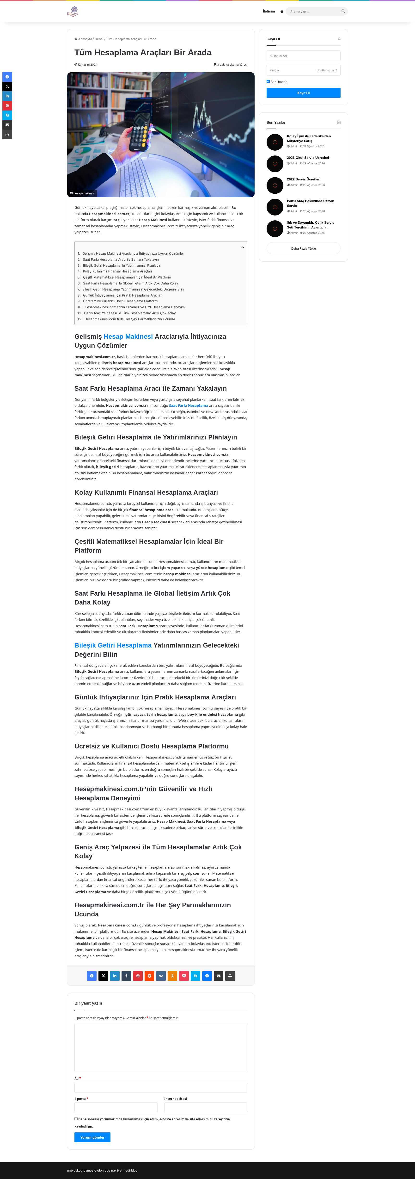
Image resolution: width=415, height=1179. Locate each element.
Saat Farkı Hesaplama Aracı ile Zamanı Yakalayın (121, 259)
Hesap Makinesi (128, 336)
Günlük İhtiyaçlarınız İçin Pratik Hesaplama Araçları (122, 295)
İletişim (269, 11)
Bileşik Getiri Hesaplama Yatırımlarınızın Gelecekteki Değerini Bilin (133, 289)
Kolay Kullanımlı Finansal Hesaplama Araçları (117, 271)
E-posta (81, 1099)
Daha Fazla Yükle (303, 248)
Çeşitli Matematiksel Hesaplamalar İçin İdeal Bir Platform (127, 277)
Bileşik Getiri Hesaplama (113, 645)
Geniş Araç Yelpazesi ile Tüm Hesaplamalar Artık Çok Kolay (130, 313)
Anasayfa (84, 39)
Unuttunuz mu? (327, 70)
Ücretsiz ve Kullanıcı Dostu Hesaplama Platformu (121, 301)
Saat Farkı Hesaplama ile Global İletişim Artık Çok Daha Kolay (130, 283)
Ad (77, 1078)
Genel (99, 39)
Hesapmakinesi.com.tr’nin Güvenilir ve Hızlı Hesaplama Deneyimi (135, 307)
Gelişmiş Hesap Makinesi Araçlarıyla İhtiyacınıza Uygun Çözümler (133, 253)
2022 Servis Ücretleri (303, 179)
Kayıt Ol (303, 93)
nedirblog (130, 1170)
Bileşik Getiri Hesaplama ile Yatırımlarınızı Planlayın (122, 265)
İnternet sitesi (175, 1099)
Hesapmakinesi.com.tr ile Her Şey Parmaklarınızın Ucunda (130, 319)
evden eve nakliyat (108, 1170)
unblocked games (80, 1170)
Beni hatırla (278, 82)
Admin (294, 146)
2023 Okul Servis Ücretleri (308, 158)
